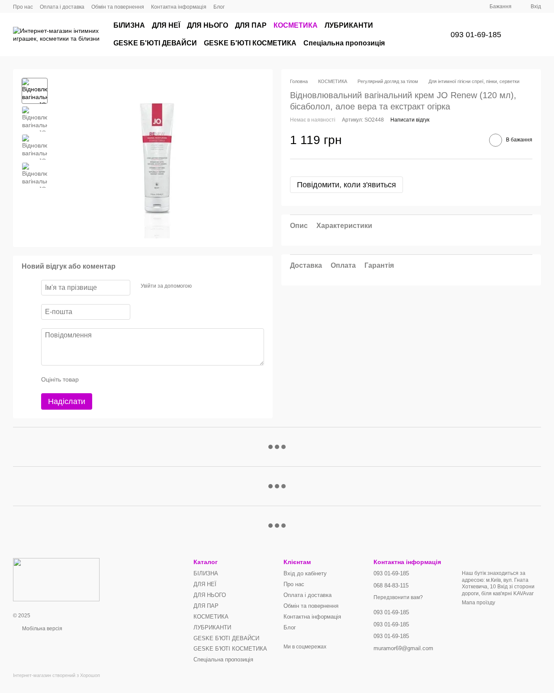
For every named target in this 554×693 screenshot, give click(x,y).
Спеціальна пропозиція (344, 43)
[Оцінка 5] (148, 379)
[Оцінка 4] (135, 379)
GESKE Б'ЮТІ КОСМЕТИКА (250, 43)
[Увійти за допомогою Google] (215, 286)
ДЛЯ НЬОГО (207, 25)
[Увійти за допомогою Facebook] (201, 286)
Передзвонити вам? (398, 597)
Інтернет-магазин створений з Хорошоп (56, 675)
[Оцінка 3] (121, 379)
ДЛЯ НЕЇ (166, 25)
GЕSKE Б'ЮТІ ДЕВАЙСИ (155, 43)
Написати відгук (409, 120)
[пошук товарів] (423, 35)
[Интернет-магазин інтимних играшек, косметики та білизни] (56, 579)
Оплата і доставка (62, 7)
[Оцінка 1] (93, 379)
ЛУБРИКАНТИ (349, 25)
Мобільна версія (41, 629)
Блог (219, 7)
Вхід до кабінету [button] (305, 573)
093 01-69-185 (476, 34)
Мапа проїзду (478, 603)
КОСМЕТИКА (296, 25)
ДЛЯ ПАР (251, 25)
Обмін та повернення (117, 7)
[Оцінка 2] (107, 379)
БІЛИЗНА (129, 25)
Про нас (23, 7)
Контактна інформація (178, 7)
